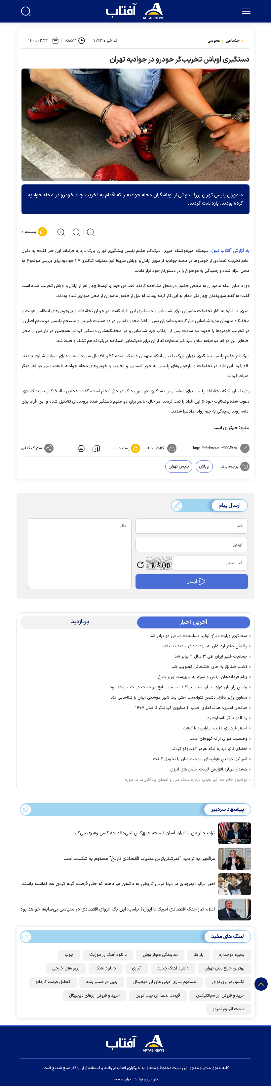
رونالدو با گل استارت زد (227, 718)
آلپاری (136, 968)
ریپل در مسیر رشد (101, 982)
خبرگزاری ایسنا (225, 428)
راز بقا (198, 955)
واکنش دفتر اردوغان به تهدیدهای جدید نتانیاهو (204, 646)
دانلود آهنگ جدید (173, 968)
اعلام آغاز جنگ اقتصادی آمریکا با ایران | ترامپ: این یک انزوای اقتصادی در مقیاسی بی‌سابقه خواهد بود (117, 909)
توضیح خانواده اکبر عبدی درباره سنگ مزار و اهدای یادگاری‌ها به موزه (186, 779)
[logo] (136, 10)
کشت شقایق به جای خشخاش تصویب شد (209, 667)
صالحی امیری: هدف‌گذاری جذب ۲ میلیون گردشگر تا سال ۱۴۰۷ (191, 708)
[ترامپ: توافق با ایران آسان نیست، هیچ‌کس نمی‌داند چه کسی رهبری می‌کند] (233, 832)
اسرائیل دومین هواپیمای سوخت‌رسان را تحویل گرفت (200, 759)
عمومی (214, 40)
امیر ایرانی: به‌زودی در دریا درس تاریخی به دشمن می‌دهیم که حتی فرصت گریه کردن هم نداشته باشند (118, 883)
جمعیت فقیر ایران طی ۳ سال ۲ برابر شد (210, 656)
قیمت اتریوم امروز (229, 1009)
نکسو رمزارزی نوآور (228, 982)
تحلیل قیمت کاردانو (52, 982)
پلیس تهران (179, 466)
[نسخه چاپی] (81, 448)
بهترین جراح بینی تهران (225, 968)
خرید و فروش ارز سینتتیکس (220, 995)
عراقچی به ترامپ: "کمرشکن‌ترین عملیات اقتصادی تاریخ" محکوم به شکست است (139, 858)
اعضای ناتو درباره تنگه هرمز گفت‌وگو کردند (209, 749)
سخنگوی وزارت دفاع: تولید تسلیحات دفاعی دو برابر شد (198, 636)
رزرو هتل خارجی (66, 968)
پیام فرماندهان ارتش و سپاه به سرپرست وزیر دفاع (202, 677)
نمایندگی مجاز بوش (160, 955)
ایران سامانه (123, 1079)
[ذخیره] (96, 448)
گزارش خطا (155, 448)
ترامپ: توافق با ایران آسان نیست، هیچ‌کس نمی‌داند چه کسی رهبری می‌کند (144, 833)
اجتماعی (233, 40)
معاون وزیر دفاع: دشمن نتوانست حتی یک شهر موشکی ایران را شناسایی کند (179, 697)
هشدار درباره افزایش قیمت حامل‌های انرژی (208, 769)
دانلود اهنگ (106, 968)
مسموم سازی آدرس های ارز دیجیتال (164, 982)
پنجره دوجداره (232, 955)
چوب (69, 955)
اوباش (204, 466)
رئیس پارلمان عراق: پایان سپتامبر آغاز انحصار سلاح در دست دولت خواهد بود (178, 687)
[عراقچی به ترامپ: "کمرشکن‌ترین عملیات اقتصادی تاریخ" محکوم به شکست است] (233, 858)
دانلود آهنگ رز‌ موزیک (108, 955)
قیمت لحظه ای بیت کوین (158, 995)
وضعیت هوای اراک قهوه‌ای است (218, 738)
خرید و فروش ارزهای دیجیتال (94, 995)
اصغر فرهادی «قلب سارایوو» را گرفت (215, 728)
